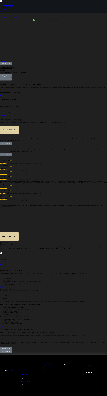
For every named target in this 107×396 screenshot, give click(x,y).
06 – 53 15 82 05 (4, 264)
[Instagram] (89, 372)
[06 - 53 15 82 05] (22, 378)
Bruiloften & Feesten (48, 363)
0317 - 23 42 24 (25, 375)
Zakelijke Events (15, 17)
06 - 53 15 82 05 (25, 381)
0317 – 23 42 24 (4, 262)
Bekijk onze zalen (4, 287)
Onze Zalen (46, 367)
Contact (8, 61)
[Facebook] (86, 372)
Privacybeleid (89, 365)
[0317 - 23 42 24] (22, 372)
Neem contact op (4, 326)
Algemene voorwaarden (92, 363)
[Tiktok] (92, 372)
